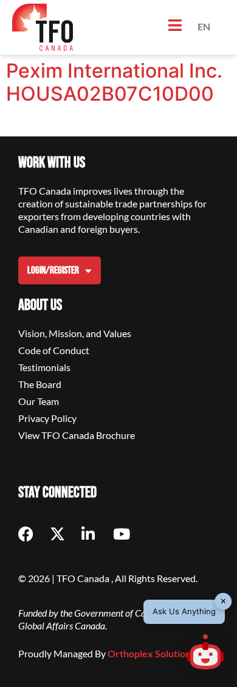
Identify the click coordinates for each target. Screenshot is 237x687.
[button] (205, 653)
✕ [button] (223, 601)
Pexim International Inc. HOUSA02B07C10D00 (114, 82)
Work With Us (51, 162)
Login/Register (53, 270)
